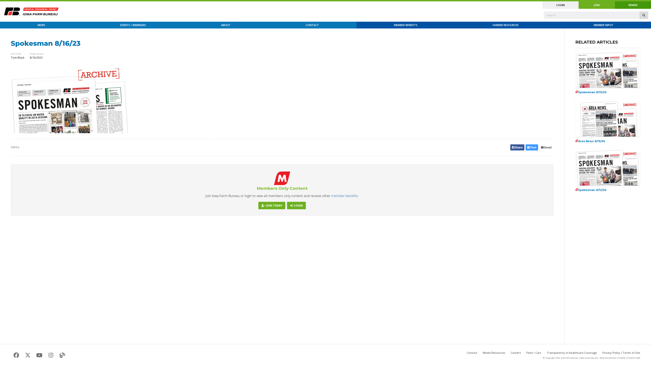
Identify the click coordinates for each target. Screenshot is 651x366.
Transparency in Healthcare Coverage (572, 353)
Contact (312, 25)
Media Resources (494, 353)
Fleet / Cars (533, 353)
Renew (632, 5)
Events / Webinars (133, 25)
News (41, 25)
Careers (516, 353)
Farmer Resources (506, 25)
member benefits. (345, 196)
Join (597, 5)
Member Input (603, 25)
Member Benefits (405, 25)
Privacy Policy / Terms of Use (621, 353)
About (226, 25)
